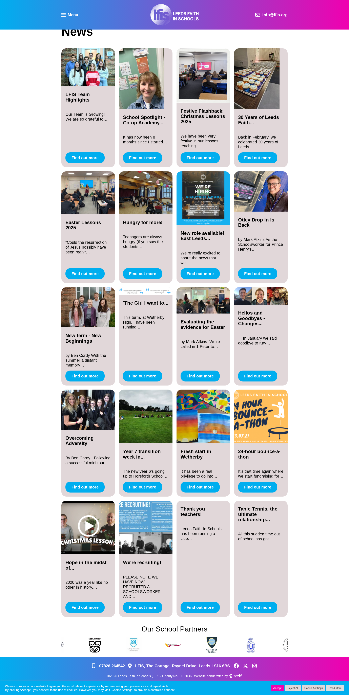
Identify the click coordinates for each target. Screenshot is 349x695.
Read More (335, 688)
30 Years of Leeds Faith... (258, 119)
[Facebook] (236, 665)
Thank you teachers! (193, 511)
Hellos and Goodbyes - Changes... (251, 318)
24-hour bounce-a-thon (259, 454)
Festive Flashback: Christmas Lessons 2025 (203, 116)
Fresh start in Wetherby (196, 454)
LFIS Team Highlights (77, 97)
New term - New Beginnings (83, 338)
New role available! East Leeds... (202, 235)
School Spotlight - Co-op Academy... (144, 119)
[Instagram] (254, 665)
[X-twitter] (245, 665)
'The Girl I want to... (145, 303)
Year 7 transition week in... (142, 454)
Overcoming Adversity (79, 440)
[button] (69, 14)
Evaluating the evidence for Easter (203, 324)
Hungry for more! (143, 222)
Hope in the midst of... (85, 565)
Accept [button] (277, 688)
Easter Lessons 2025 (83, 225)
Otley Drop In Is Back (256, 222)
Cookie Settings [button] (313, 688)
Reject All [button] (293, 688)
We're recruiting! (142, 562)
